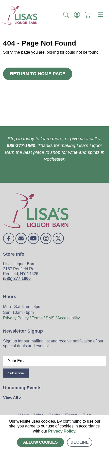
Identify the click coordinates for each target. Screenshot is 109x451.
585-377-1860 (21, 145)
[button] (66, 15)
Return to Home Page (37, 73)
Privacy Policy (61, 431)
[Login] (76, 15)
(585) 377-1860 (17, 278)
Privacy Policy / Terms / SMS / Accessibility (41, 318)
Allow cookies (40, 442)
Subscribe (16, 373)
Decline (79, 442)
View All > (12, 398)
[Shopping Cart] (87, 15)
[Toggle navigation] (100, 15)
